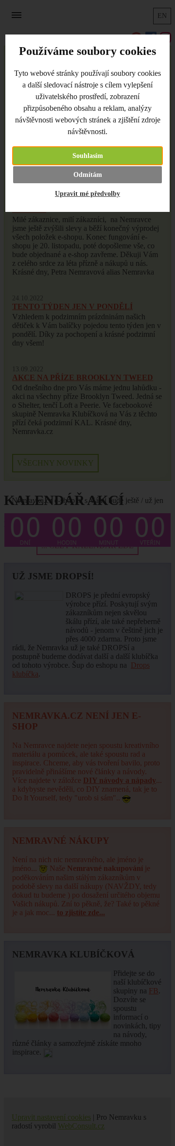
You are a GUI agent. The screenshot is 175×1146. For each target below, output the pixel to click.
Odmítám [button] (87, 174)
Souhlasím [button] (87, 155)
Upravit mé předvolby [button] (87, 193)
